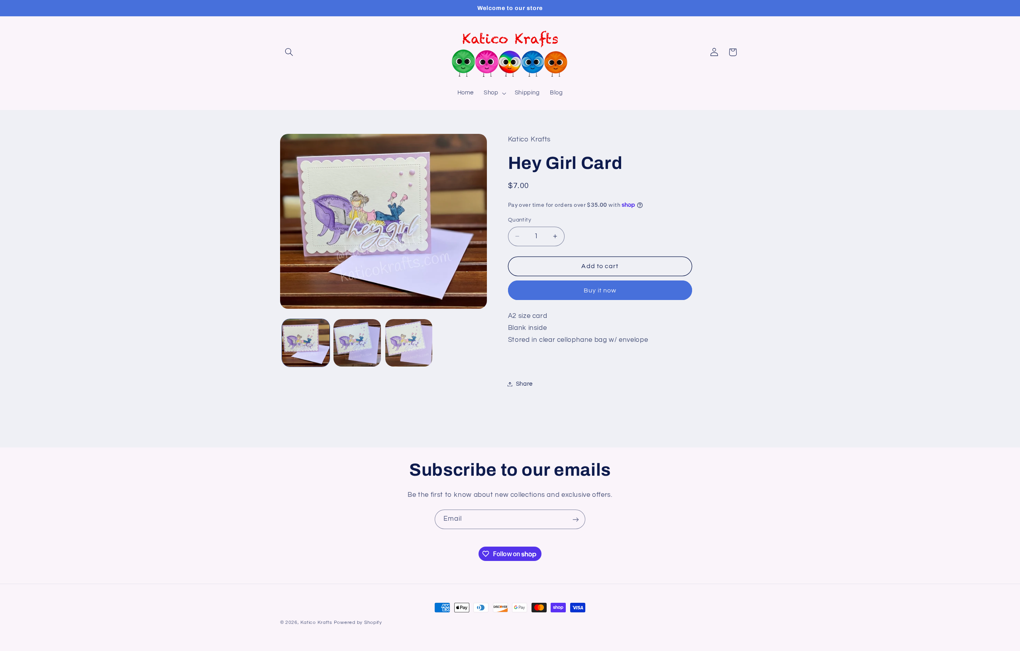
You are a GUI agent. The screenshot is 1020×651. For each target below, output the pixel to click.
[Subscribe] (576, 519)
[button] (289, 52)
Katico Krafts (316, 622)
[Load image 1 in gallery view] (306, 343)
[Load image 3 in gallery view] (409, 343)
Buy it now (600, 290)
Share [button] (524, 384)
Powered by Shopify (358, 622)
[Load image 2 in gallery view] (357, 343)
